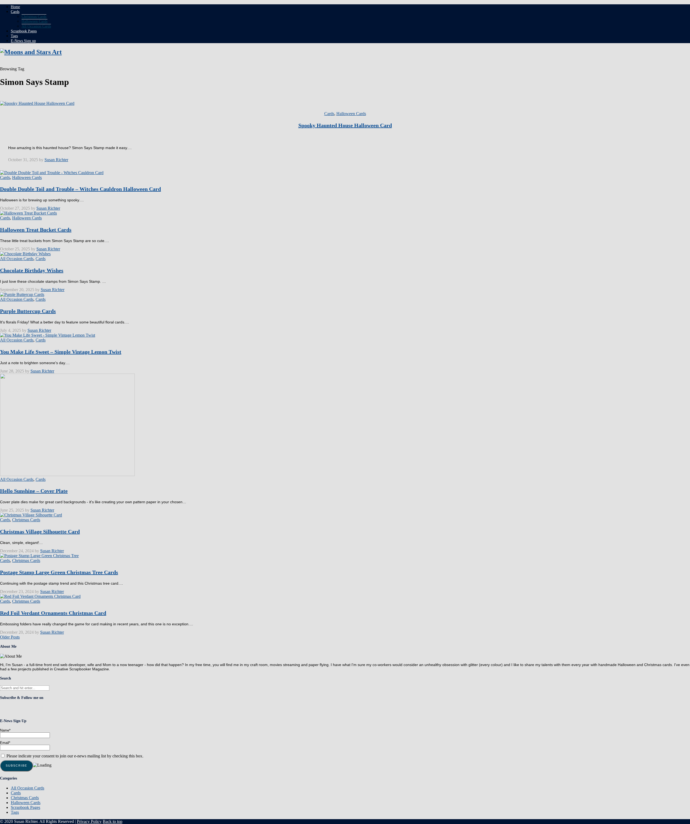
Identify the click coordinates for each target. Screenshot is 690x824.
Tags (14, 36)
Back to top (112, 821)
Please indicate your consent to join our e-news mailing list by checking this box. (74, 756)
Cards (15, 12)
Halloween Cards (34, 21)
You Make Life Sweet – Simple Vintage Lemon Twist (60, 352)
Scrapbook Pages (24, 31)
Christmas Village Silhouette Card (40, 532)
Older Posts (10, 637)
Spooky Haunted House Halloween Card (345, 125)
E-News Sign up (23, 41)
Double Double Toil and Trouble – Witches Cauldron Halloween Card (80, 189)
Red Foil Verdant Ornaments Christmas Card (53, 613)
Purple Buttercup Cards (28, 311)
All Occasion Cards (36, 26)
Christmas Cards (34, 17)
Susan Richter (56, 159)
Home (15, 7)
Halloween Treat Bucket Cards (35, 230)
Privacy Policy (89, 821)
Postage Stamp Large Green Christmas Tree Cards (59, 572)
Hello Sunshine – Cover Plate (34, 491)
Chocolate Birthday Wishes (31, 270)
